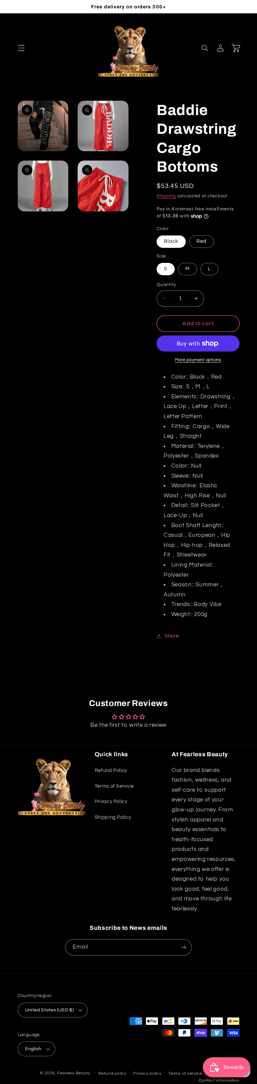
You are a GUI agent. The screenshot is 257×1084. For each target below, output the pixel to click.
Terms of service (185, 1073)
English (33, 1049)
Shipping (166, 196)
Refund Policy (111, 770)
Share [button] (172, 635)
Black (171, 241)
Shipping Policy (113, 817)
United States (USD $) (49, 1010)
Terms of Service (114, 786)
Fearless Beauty (73, 1073)
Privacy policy (147, 1073)
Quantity (166, 284)
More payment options (198, 360)
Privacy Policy (111, 801)
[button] (21, 48)
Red (201, 241)
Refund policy (112, 1073)
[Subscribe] (183, 947)
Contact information (219, 1080)
